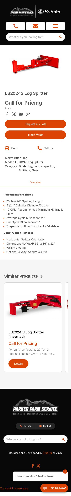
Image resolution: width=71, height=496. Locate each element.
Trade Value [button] (35, 135)
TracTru (47, 452)
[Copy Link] (28, 114)
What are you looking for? (26, 37)
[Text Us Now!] (54, 488)
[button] (15, 26)
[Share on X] (14, 114)
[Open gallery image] (35, 64)
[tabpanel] (35, 65)
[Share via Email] (21, 114)
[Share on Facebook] (7, 114)
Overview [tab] (35, 182)
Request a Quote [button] (35, 124)
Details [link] (18, 363)
